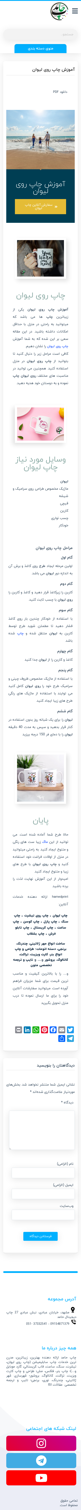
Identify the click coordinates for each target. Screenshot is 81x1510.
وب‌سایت (66, 1206)
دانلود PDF (60, 92)
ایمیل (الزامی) (63, 1185)
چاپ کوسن (31, 922)
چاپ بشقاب (35, 934)
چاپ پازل (50, 922)
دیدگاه (67, 1102)
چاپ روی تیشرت (36, 915)
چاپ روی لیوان (57, 346)
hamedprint (60, 897)
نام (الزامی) (65, 1164)
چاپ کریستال (43, 928)
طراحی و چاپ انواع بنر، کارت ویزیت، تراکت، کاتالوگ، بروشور (41, 954)
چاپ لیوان (59, 915)
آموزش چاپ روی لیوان (53, 70)
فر (47, 734)
